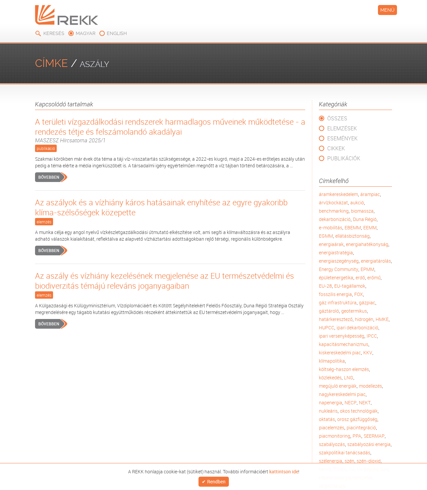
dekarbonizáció (335, 219)
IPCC (372, 336)
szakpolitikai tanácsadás (344, 452)
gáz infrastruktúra (338, 302)
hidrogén (364, 319)
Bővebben (48, 177)
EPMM (367, 269)
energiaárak (331, 244)
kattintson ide (283, 471)
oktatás (327, 419)
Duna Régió (365, 219)
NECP (351, 402)
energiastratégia (336, 252)
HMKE (382, 319)
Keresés (53, 33)
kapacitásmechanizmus (343, 344)
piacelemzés (331, 427)
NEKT (365, 402)
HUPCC (326, 327)
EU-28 (325, 286)
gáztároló (329, 311)
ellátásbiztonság (352, 236)
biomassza (362, 211)
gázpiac (367, 302)
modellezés (370, 386)
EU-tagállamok (349, 286)
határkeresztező (336, 319)
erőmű (374, 277)
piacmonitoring (334, 436)
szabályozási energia (369, 444)
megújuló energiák (338, 386)
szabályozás (332, 444)
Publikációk (343, 158)
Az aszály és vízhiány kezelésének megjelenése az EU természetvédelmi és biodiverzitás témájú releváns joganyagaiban (164, 281)
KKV (367, 352)
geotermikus (354, 311)
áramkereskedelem (338, 194)
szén (349, 461)
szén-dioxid (369, 461)
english (117, 33)
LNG (348, 377)
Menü (387, 10)
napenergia (330, 402)
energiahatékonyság (367, 244)
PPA (357, 436)
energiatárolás (376, 261)
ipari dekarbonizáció (357, 327)
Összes (337, 118)
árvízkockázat (333, 202)
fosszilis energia (335, 294)
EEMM (370, 227)
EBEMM (353, 227)
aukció (357, 202)
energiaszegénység (339, 261)
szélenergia (330, 461)
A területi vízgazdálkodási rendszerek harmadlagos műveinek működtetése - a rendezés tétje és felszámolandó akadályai (170, 130)
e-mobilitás (330, 227)
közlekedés (330, 377)
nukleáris (328, 411)
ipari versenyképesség (341, 336)
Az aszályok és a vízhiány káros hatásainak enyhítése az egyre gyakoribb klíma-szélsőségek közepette (161, 207)
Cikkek (336, 148)
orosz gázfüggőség (357, 419)
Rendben (216, 482)
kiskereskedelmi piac (340, 352)
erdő (360, 277)
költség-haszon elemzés (344, 369)
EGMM (326, 236)
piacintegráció (361, 427)
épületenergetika (336, 277)
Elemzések (342, 128)
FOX (358, 294)
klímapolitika (332, 361)
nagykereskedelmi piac (342, 394)
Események (342, 138)
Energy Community (338, 269)
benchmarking (334, 211)
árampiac (370, 194)
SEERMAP (374, 436)
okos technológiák (359, 411)
